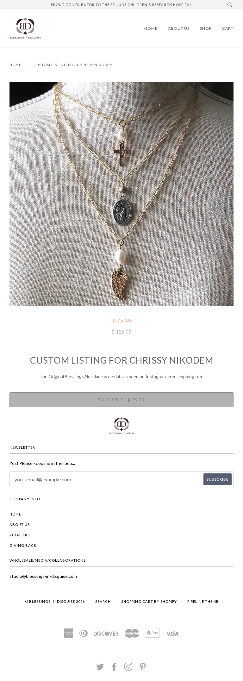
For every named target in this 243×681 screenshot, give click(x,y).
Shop (206, 28)
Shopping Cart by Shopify (149, 601)
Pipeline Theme (202, 601)
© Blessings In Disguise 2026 (55, 601)
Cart (228, 28)
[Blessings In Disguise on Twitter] (100, 668)
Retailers (19, 535)
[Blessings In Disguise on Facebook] (114, 668)
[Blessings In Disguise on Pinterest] (143, 668)
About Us (179, 28)
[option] (121, 194)
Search (103, 601)
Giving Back (22, 545)
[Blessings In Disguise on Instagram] (128, 668)
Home (151, 28)
